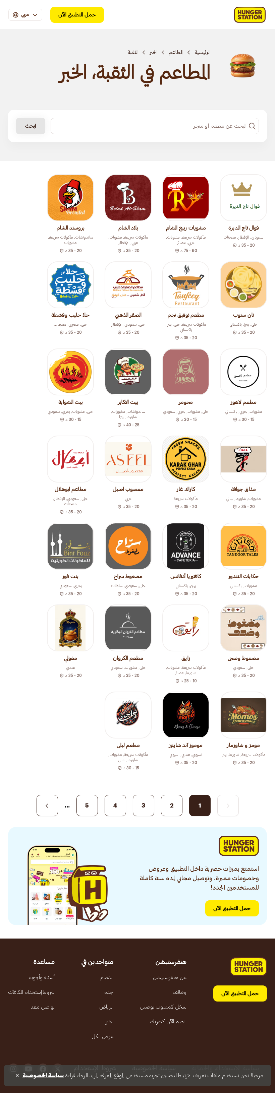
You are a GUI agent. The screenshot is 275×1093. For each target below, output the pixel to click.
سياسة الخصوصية (43, 1075)
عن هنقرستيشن (169, 977)
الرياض (106, 1007)
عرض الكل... (101, 1036)
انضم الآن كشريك (168, 1021)
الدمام (106, 977)
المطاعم (176, 52)
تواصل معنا (43, 1007)
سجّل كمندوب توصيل (163, 1007)
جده (108, 992)
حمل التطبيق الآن (77, 14)
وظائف (179, 992)
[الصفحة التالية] (47, 805)
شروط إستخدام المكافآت (31, 992)
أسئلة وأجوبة (42, 977)
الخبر (154, 52)
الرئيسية (203, 52)
